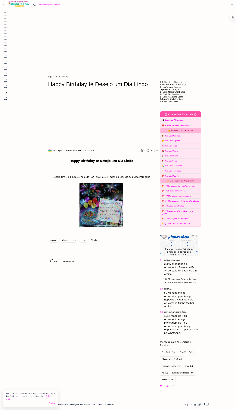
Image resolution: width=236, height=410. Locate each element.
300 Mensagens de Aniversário (177, 196)
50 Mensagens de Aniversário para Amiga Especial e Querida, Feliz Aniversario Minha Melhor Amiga (179, 299)
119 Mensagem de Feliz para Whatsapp (181, 201)
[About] (5, 14)
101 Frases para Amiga (174, 191)
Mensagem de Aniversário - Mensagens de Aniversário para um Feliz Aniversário (80, 404)
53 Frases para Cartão (174, 206)
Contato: (178, 82)
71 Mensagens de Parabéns (176, 218)
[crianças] (53, 240)
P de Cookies (165, 82)
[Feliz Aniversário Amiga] (176, 312)
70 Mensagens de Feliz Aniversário (179, 186)
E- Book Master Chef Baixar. (172, 92)
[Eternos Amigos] (173, 260)
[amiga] (169, 288)
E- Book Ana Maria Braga (171, 97)
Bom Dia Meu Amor (172, 176)
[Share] (153, 150)
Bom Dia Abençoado (173, 166)
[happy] (83, 240)
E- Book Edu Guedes (169, 94)
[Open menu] (4, 4)
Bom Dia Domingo (172, 136)
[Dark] (232, 4)
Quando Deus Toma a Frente (177, 223)
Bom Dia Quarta (171, 151)
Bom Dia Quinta (171, 156)
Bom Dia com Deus (172, 171)
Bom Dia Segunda (172, 141)
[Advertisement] (123, 40)
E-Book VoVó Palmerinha (171, 99)
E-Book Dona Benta (169, 102)
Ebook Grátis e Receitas (170, 87)
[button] (94, 240)
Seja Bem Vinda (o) (168, 89)
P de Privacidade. (167, 84)
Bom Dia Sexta (170, 161)
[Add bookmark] (142, 150)
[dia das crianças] (69, 240)
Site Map (182, 84)
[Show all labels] (167, 386)
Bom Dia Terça (170, 146)
